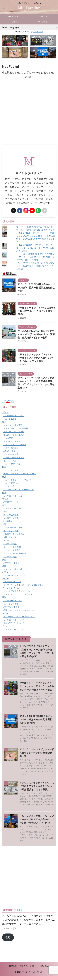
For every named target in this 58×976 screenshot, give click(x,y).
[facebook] (19, 210)
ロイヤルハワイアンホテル (14, 575)
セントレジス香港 (10, 604)
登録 (8, 937)
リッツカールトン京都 (12, 508)
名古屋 (5, 498)
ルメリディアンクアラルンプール (17, 594)
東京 (4, 422)
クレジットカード (14, 16)
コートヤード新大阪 (11, 550)
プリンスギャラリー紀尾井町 (15, 428)
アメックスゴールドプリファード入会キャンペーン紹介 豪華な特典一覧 (37, 752)
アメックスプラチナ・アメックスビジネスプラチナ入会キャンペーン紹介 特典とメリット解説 (37, 786)
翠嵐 (5, 511)
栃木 (4, 492)
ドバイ (5, 613)
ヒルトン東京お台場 (11, 464)
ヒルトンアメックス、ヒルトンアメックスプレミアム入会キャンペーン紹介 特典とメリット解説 (37, 819)
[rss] (38, 210)
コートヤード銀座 (10, 454)
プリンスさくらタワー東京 (14, 444)
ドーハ (5, 626)
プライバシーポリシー (28, 966)
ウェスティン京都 (10, 518)
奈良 (4, 559)
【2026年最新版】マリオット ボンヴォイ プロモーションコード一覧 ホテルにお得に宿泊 (35, 247)
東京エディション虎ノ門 (13, 431)
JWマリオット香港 (11, 607)
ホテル (44, 16)
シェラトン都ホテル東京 (13, 457)
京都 (4, 505)
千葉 (4, 476)
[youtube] (32, 210)
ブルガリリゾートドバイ (13, 623)
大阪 (4, 524)
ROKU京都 (7, 521)
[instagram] (26, 210)
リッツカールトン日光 (12, 496)
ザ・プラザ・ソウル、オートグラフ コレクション (24, 585)
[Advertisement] (29, 114)
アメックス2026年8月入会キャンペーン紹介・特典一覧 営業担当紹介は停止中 (36, 287)
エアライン (15, 21)
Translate (38, 31)
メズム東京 (8, 438)
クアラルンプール (10, 587)
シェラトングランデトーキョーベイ (18, 480)
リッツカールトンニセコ (13, 415)
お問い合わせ (45, 966)
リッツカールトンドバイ (13, 620)
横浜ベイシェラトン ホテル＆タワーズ (19, 473)
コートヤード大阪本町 (12, 547)
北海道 (5, 412)
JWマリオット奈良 (11, 563)
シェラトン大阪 (10, 543)
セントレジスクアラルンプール (16, 591)
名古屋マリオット (10, 502)
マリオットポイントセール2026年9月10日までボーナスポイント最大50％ (36, 311)
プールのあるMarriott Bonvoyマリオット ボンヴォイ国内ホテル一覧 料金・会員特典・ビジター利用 (35, 256)
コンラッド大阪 (10, 556)
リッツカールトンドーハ (13, 629)
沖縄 (4, 566)
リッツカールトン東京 (12, 425)
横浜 (4, 467)
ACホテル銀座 (9, 451)
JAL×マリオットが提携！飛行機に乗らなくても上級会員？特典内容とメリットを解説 (35, 265)
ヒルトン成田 (9, 486)
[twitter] (13, 210)
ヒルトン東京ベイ (10, 483)
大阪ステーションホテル (13, 534)
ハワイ (5, 572)
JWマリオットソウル (12, 581)
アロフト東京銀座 (10, 448)
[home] (44, 210)
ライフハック (44, 21)
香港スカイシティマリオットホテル (18, 610)
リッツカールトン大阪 (12, 527)
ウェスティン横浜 (10, 470)
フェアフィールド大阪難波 (14, 553)
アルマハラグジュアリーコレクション (19, 616)
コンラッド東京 (10, 461)
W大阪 (6, 540)
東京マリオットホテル (12, 441)
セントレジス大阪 (10, 530)
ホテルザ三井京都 (10, 515)
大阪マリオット (10, 537)
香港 (4, 597)
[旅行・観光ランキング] (9, 273)
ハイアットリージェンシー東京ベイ (18, 489)
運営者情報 (12, 966)
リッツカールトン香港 (12, 600)
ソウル (5, 578)
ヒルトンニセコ (10, 419)
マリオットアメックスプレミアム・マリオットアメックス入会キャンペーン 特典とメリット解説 (36, 357)
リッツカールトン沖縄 (12, 569)
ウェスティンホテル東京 (13, 435)
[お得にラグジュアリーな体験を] (29, 9)
